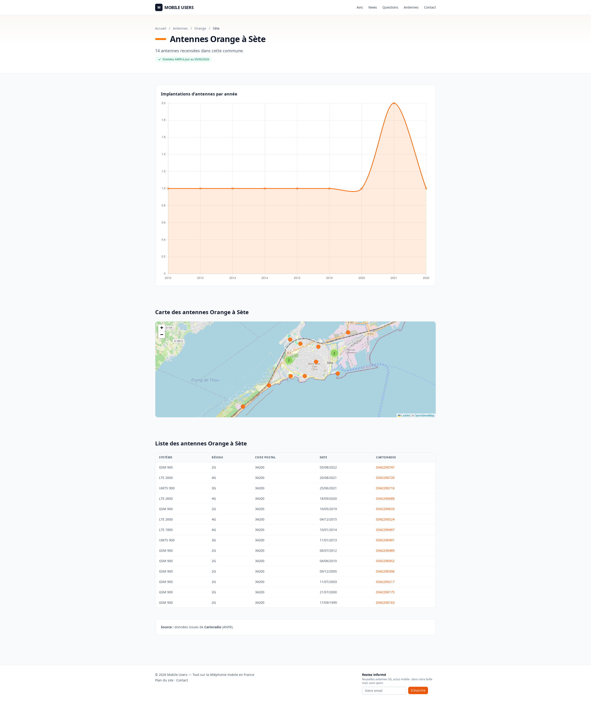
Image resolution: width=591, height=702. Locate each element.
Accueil (160, 28)
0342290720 (385, 477)
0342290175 (385, 592)
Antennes (411, 7)
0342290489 (385, 550)
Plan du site (164, 680)
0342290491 (385, 540)
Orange (200, 28)
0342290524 (385, 519)
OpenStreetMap (424, 415)
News (372, 7)
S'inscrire (418, 690)
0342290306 (385, 571)
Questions (390, 7)
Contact (430, 7)
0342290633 (385, 509)
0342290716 (385, 488)
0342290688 (385, 498)
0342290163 (385, 602)
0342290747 (385, 467)
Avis (360, 7)
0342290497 (385, 529)
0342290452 (385, 561)
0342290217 (385, 581)
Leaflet (405, 415)
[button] (334, 353)
